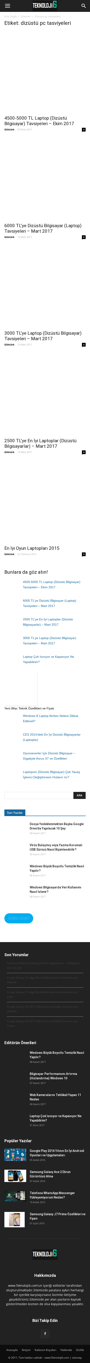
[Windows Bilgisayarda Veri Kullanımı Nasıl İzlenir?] (15, 896)
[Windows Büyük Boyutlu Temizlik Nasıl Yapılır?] (15, 875)
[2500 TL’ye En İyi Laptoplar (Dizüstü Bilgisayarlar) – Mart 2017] (45, 394)
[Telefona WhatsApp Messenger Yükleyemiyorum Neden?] (15, 1196)
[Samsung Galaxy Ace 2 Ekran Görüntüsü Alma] (15, 1176)
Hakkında (66, 1350)
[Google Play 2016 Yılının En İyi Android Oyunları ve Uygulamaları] (15, 1155)
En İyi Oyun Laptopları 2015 (31, 548)
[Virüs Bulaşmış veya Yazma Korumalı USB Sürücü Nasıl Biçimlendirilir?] (15, 854)
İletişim (26, 1350)
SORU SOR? (18, 918)
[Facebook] (45, 1333)
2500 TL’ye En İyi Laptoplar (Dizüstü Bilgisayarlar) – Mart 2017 (40, 443)
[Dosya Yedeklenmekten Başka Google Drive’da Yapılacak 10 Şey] (15, 833)
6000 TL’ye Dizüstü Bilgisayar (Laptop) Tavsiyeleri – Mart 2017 (42, 228)
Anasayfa (12, 1350)
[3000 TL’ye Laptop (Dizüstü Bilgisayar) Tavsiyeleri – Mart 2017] (45, 287)
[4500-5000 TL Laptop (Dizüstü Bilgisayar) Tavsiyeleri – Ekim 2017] (45, 72)
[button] (84, 6)
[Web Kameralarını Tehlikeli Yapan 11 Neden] (15, 1104)
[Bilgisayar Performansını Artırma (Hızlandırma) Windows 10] (15, 1083)
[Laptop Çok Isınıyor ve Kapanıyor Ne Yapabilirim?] (15, 1125)
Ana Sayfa (10, 16)
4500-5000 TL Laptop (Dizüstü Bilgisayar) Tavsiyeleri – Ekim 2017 (39, 120)
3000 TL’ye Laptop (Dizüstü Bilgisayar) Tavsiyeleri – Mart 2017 (42, 336)
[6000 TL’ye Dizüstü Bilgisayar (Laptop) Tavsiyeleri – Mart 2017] (45, 179)
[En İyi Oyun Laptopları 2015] (45, 502)
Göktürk (9, 129)
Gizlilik (80, 1350)
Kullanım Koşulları (45, 1350)
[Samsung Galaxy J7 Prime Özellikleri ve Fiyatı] (14, 1219)
